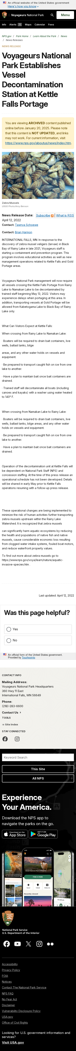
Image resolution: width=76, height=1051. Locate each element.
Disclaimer (8, 1005)
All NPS (38, 778)
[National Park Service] (4, 15)
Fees (51, 24)
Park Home (21, 36)
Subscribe (43, 215)
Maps (28, 24)
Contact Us (10, 712)
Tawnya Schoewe (26, 224)
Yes (15, 629)
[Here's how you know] (38, 5)
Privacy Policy (11, 970)
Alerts (14, 24)
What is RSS (65, 215)
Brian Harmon (23, 232)
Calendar (39, 24)
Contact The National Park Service (24, 987)
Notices (7, 981)
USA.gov (7, 1016)
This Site (38, 769)
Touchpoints (28, 657)
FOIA (5, 975)
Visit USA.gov (13, 1042)
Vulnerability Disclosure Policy (21, 1011)
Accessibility (10, 964)
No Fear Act (9, 999)
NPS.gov (6, 36)
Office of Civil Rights (15, 1022)
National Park (27, 15)
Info (4, 24)
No (15, 640)
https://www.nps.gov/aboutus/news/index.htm (38, 143)
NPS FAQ (7, 993)
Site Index (11, 724)
